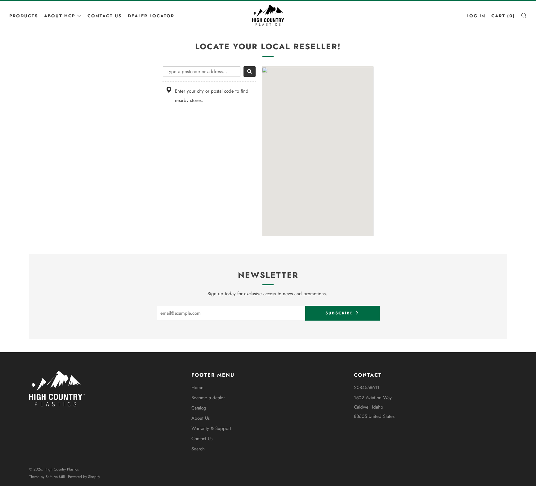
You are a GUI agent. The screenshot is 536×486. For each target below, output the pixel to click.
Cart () (503, 16)
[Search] (249, 71)
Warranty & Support (211, 428)
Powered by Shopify (84, 476)
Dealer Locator (151, 16)
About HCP (59, 16)
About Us (200, 418)
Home (197, 387)
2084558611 (366, 387)
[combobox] (201, 71)
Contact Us (104, 16)
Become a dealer (208, 397)
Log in (476, 16)
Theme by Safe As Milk (47, 476)
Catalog (198, 408)
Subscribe (339, 313)
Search (198, 448)
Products (23, 16)
